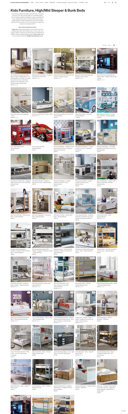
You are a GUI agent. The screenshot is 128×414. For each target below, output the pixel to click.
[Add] (93, 110)
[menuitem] (87, 2)
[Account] (112, 2)
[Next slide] (29, 60)
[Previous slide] (13, 60)
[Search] (109, 2)
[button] (110, 45)
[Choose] (28, 71)
